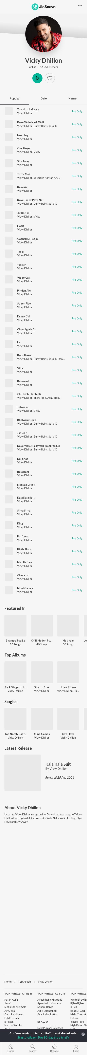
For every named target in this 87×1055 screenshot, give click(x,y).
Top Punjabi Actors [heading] (51, 993)
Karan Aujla (11, 999)
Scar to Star (41, 687)
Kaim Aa (22, 187)
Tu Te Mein (24, 174)
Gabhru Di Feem (27, 238)
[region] (43, 981)
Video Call (23, 277)
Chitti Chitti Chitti (29, 394)
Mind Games (25, 588)
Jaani (7, 1003)
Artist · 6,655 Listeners (43, 67)
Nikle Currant (78, 1014)
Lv (18, 342)
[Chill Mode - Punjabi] (42, 626)
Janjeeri (22, 432)
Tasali (20, 251)
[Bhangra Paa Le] (15, 626)
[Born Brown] (68, 672)
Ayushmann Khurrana (49, 999)
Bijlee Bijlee (77, 1003)
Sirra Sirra (23, 510)
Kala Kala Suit (26, 497)
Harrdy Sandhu (13, 1025)
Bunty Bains (41, 126)
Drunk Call (24, 316)
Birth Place (24, 549)
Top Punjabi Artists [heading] (18, 993)
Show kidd (40, 397)
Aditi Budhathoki (47, 1010)
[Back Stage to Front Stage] (15, 672)
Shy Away (23, 161)
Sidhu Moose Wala (15, 1006)
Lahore (74, 1018)
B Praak (9, 1021)
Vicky (37, 151)
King (20, 523)
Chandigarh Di (26, 329)
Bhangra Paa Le (15, 640)
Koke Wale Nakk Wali (30, 122)
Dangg (62, 358)
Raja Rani (23, 471)
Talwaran (23, 407)
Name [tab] (72, 98)
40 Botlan (23, 213)
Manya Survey (26, 484)
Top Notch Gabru (28, 109)
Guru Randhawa (13, 1014)
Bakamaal (23, 381)
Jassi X (53, 126)
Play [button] (37, 78)
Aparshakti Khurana (49, 1003)
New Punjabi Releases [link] (50, 1028)
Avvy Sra (9, 1010)
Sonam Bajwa (45, 1006)
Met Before (24, 562)
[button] (50, 78)
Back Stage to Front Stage (15, 687)
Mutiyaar (68, 640)
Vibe (20, 368)
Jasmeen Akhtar (43, 177)
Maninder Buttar (47, 1014)
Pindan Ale (24, 290)
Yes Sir (21, 264)
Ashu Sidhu (53, 397)
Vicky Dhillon (43, 60)
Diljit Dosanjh (12, 1018)
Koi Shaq (22, 458)
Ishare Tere (77, 1021)
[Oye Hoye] (68, 719)
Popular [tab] (15, 98)
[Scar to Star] (42, 672)
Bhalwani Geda (26, 420)
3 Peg (73, 1006)
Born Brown (24, 355)
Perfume (22, 536)
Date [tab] (43, 98)
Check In (22, 575)
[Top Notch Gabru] (15, 719)
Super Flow (24, 303)
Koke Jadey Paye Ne (29, 200)
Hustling (22, 135)
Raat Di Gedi (77, 1010)
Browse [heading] (42, 1022)
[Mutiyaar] (68, 626)
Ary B (57, 177)
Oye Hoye (23, 148)
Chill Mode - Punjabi (42, 640)
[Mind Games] (42, 719)
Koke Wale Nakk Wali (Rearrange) (38, 445)
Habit (20, 225)
